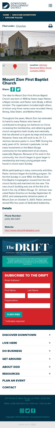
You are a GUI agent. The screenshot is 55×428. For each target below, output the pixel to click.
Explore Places (13, 17)
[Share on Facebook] (12, 89)
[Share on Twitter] (18, 89)
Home (6, 14)
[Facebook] (33, 410)
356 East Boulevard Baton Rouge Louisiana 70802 (41, 68)
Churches (21, 26)
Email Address (13, 280)
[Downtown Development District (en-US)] (15, 5)
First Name (10, 290)
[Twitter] (27, 410)
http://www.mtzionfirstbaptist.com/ (22, 230)
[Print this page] (50, 26)
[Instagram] (22, 410)
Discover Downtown (24, 14)
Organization (11, 300)
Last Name (33, 290)
